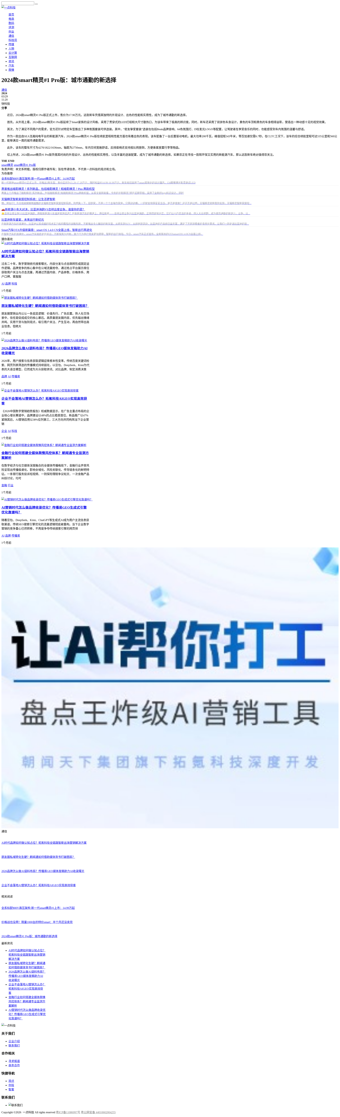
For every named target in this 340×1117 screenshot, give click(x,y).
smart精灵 (7, 164)
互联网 (12, 57)
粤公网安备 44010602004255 (98, 1112)
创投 (11, 1085)
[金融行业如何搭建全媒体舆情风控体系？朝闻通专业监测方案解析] (43, 445)
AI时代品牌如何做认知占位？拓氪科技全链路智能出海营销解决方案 (27, 954)
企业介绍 (14, 1041)
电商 (11, 18)
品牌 (8, 283)
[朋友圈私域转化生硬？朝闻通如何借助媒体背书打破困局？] (39, 297)
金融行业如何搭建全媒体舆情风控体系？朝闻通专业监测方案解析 (26, 1001)
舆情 (11, 69)
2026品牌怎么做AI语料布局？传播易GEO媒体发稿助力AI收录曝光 (27, 976)
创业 (11, 31)
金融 (4, 485)
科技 (14, 283)
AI (2, 283)
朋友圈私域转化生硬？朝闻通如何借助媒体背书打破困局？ (45, 306)
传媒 (11, 44)
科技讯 (12, 40)
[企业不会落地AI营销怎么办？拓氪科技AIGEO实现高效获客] (40, 390)
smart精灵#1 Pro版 (25, 164)
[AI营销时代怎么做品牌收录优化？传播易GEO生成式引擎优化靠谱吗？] (47, 499)
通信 (11, 35)
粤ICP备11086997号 (68, 1112)
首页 (11, 14)
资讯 (11, 61)
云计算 (12, 52)
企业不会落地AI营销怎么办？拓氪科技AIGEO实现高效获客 (27, 988)
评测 (11, 27)
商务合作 (14, 1065)
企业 (4, 430)
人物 (11, 48)
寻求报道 (14, 1061)
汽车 (11, 65)
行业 (10, 485)
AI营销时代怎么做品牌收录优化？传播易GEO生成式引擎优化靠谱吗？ (27, 1014)
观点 (11, 1080)
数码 (11, 23)
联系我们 (14, 1045)
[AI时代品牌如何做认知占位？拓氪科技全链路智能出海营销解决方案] (45, 243)
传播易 (16, 376)
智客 (11, 1089)
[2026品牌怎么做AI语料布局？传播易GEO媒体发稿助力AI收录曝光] (44, 340)
